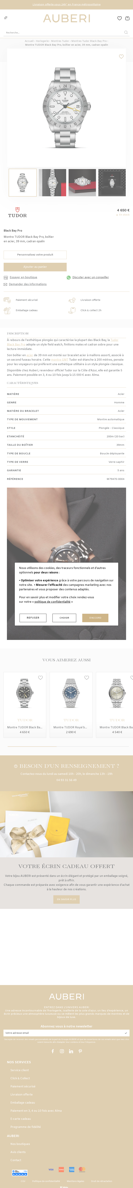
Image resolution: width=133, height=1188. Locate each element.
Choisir (64, 617)
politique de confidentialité (52, 602)
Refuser (33, 618)
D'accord (95, 617)
